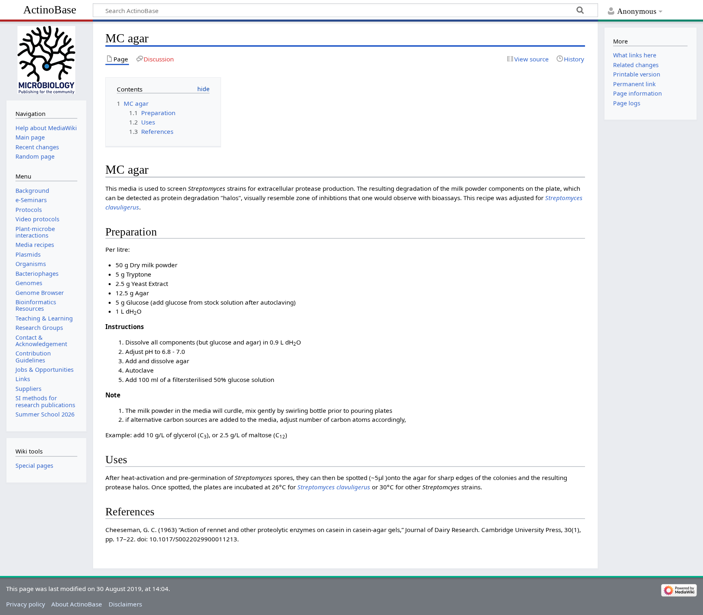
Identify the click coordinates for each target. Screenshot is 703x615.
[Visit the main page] (46, 60)
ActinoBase (49, 9)
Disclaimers (125, 604)
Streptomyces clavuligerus (333, 487)
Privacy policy (25, 604)
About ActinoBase (76, 604)
